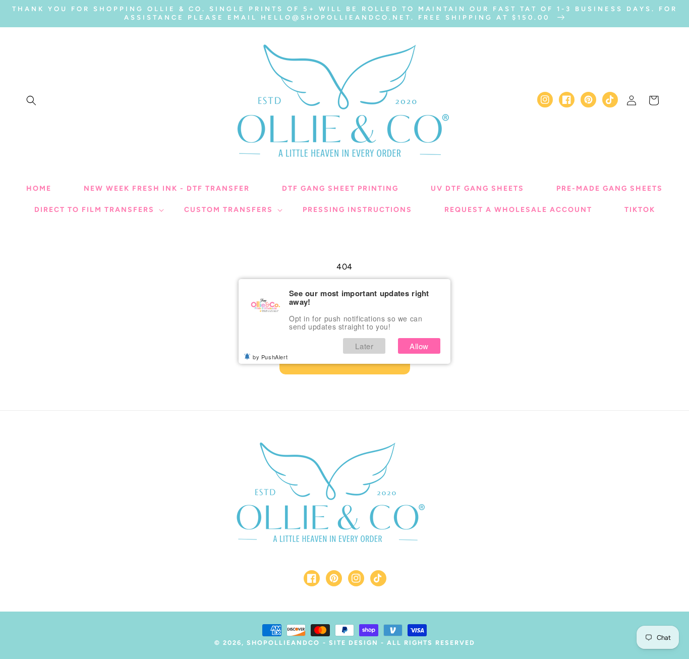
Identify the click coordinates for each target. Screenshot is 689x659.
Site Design (353, 642)
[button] (31, 100)
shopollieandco (283, 642)
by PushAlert (270, 357)
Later (364, 346)
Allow (419, 346)
